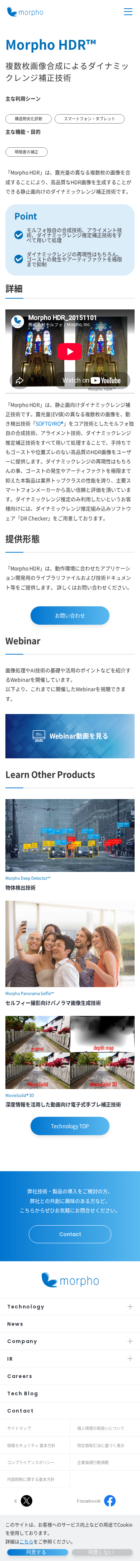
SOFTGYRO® (50, 423)
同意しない (100, 1552)
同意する (36, 1552)
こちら (26, 1541)
